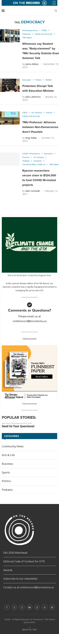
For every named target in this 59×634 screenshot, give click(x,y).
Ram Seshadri (32, 190)
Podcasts (7, 490)
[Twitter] (14, 607)
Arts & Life (8, 455)
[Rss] (44, 607)
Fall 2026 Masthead (15, 552)
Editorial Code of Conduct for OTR (24, 561)
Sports (6, 472)
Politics (6, 481)
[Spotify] (52, 607)
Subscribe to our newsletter (20, 578)
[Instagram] (22, 607)
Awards (7, 570)
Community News (13, 446)
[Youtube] (29, 607)
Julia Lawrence (33, 96)
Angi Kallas (31, 137)
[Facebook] (7, 607)
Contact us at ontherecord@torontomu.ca (28, 587)
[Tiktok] (37, 607)
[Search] (55, 10)
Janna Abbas (32, 64)
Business (7, 464)
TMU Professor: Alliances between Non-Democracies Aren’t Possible (40, 127)
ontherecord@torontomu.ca (29, 321)
